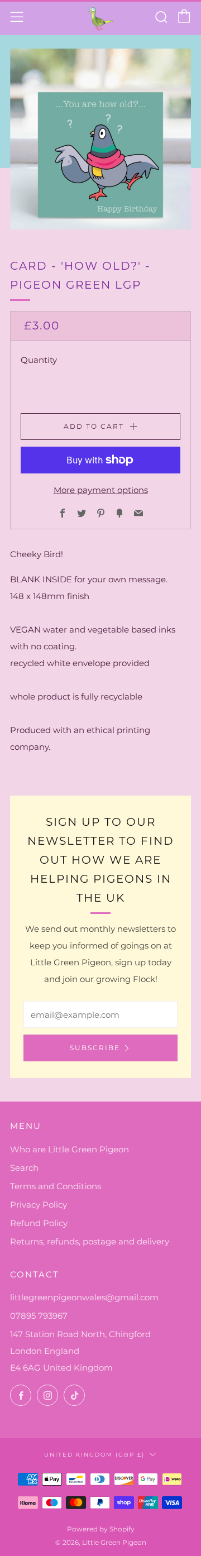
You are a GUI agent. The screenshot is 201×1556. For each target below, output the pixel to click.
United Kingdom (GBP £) (94, 1454)
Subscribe (95, 1047)
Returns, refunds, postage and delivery (89, 1241)
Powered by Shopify (101, 1529)
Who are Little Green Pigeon (69, 1149)
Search (24, 1167)
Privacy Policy (38, 1204)
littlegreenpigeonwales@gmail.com (84, 1297)
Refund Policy (39, 1223)
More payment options (101, 490)
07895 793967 (39, 1315)
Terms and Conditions (55, 1186)
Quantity (39, 360)
